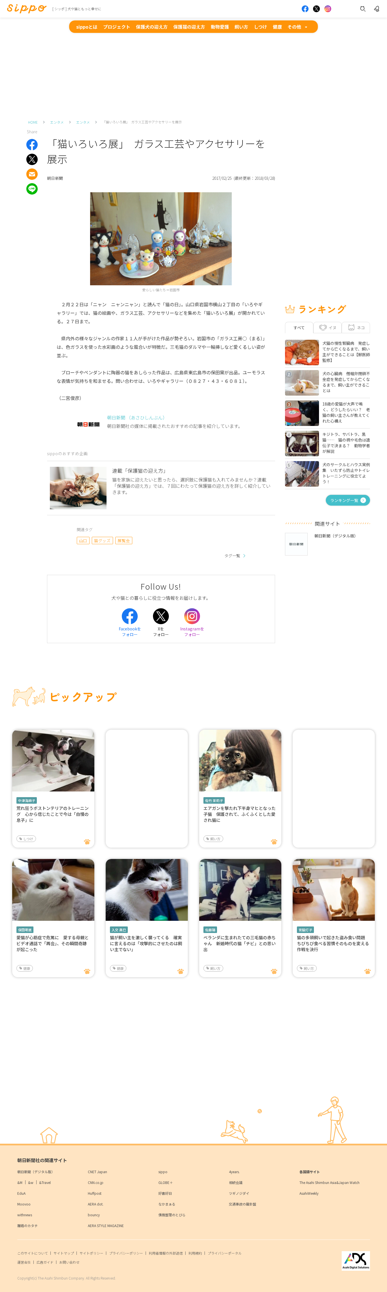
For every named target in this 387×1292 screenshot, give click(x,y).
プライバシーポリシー (126, 1253)
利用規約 (195, 1253)
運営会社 (24, 1262)
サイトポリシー (91, 1253)
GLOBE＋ (165, 1182)
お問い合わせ (69, 1262)
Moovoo (24, 1204)
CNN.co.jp (95, 1182)
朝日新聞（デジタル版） (36, 1171)
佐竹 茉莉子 (214, 800)
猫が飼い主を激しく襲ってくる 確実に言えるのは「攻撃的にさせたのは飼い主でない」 (146, 943)
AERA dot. (95, 1204)
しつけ (260, 26)
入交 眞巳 (119, 929)
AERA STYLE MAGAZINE (106, 1225)
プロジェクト (116, 26)
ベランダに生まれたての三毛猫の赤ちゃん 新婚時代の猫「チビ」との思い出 (239, 943)
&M (19, 1182)
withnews (24, 1214)
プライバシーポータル (225, 1253)
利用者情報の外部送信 (166, 1253)
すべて (299, 327)
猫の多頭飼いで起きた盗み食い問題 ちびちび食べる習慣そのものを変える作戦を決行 (333, 943)
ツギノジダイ (239, 1193)
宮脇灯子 (305, 929)
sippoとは (86, 26)
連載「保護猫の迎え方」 (140, 470)
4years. (234, 1171)
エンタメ (57, 122)
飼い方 (241, 26)
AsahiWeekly (308, 1193)
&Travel (45, 1182)
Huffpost (94, 1193)
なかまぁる (166, 1204)
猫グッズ (102, 540)
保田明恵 (25, 929)
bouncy (94, 1214)
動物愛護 (220, 26)
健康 (277, 26)
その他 (294, 26)
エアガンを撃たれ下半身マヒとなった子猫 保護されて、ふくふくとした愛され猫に (239, 814)
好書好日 (165, 1193)
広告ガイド (45, 1262)
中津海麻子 (26, 800)
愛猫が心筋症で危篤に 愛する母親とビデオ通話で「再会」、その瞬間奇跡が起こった (52, 943)
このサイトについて (32, 1253)
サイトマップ (64, 1253)
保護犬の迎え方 (152, 26)
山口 (83, 540)
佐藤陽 (210, 929)
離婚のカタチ (27, 1225)
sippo (162, 1171)
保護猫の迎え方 (189, 26)
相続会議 (236, 1182)
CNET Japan (97, 1171)
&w (30, 1182)
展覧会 (124, 540)
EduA (21, 1193)
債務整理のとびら (172, 1214)
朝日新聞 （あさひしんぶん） (137, 417)
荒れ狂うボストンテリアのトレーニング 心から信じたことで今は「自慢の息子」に (52, 814)
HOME (33, 122)
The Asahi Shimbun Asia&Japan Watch (329, 1182)
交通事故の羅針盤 (242, 1204)
